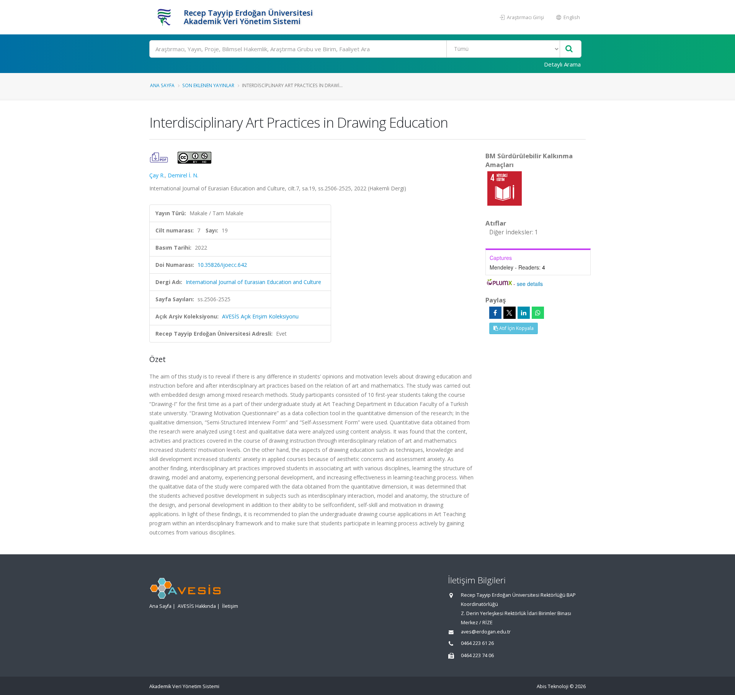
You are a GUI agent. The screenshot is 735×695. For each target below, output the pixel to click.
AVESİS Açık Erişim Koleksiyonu (260, 316)
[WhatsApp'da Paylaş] (538, 313)
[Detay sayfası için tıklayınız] (504, 188)
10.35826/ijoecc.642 (222, 264)
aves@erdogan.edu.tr (486, 631)
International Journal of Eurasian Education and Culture (253, 282)
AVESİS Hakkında (197, 606)
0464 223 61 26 (477, 643)
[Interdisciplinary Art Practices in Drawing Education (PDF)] (159, 157)
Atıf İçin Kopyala (516, 328)
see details (530, 283)
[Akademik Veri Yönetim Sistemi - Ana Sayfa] (165, 17)
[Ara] (569, 49)
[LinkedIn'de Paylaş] (524, 313)
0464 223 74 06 (477, 655)
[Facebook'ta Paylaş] (495, 313)
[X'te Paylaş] (509, 313)
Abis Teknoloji (552, 686)
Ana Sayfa (162, 85)
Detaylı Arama (562, 64)
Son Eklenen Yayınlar (208, 85)
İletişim (230, 606)
